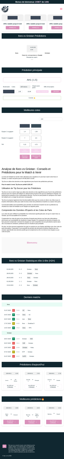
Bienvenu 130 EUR (25, 156)
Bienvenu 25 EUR (36, 156)
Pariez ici (12, 27)
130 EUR (56, 91)
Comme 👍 (32, 98)
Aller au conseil (10, 386)
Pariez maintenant (42, 91)
